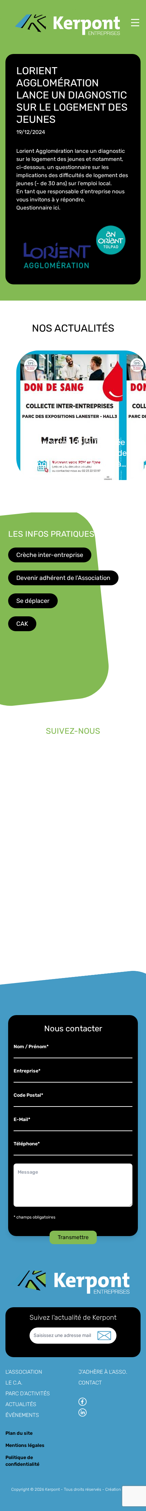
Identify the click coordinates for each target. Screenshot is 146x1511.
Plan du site (19, 1433)
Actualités (20, 1404)
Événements (22, 1415)
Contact (90, 1382)
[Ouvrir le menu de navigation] (135, 22)
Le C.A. (13, 1382)
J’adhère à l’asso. (102, 1372)
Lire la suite (113, 492)
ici (56, 207)
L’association (23, 1372)
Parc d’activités (27, 1393)
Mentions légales (24, 1445)
